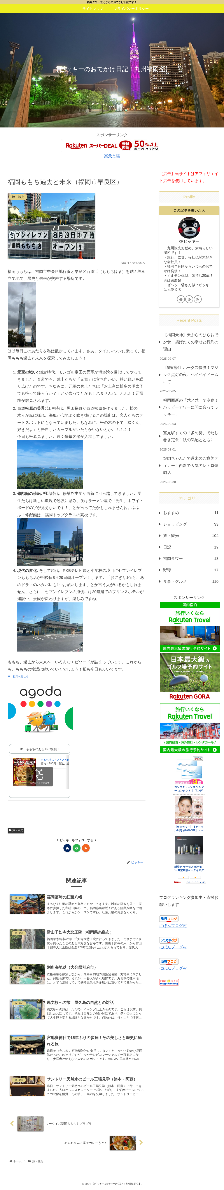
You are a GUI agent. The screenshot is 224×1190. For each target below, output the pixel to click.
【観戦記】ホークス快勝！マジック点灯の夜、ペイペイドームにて (190, 374)
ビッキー (191, 241)
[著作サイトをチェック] (67, 848)
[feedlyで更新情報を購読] (76, 848)
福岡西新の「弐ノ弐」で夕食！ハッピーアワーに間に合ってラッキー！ (190, 407)
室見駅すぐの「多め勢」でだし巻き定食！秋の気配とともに (190, 436)
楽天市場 (112, 156)
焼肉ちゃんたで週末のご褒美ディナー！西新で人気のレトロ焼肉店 (190, 465)
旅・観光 (17, 830)
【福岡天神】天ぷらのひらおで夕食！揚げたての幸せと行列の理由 (190, 342)
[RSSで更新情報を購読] (86, 848)
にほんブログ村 (173, 925)
